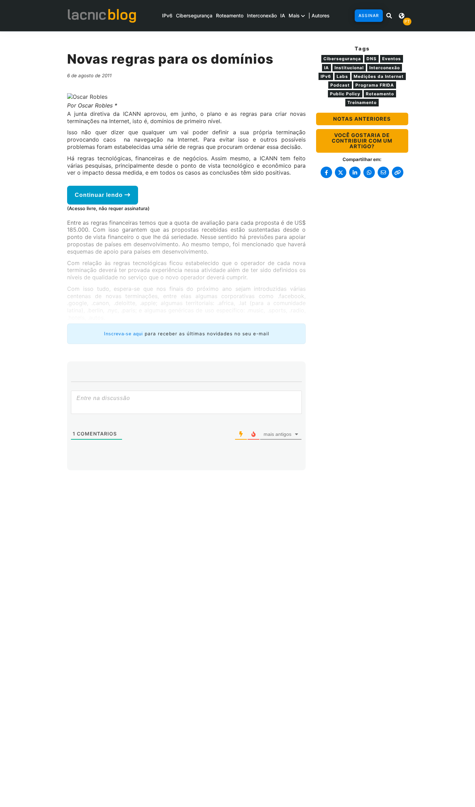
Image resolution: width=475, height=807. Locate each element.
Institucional (349, 67)
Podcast (340, 85)
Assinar (369, 15)
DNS (372, 58)
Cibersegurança (194, 15)
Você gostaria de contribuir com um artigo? (362, 141)
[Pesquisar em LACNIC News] (389, 15)
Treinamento (362, 102)
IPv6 (167, 15)
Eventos (391, 58)
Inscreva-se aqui (123, 333)
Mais (295, 15)
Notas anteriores (362, 119)
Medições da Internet (379, 76)
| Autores (319, 15)
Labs (342, 76)
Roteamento (229, 15)
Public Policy (345, 93)
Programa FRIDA (374, 85)
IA (282, 15)
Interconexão (262, 15)
